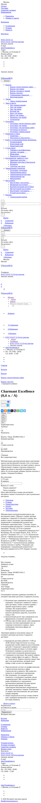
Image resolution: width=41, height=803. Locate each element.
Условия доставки (8, 745)
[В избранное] (5, 402)
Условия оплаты (7, 743)
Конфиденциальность (9, 801)
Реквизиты (9, 16)
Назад (13, 299)
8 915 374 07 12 (7, 40)
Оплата (8, 506)
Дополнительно (11, 510)
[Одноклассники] (5, 410)
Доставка (9, 508)
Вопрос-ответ (6, 749)
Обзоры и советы (12, 18)
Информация (6, 731)
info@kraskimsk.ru (8, 48)
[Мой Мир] (8, 410)
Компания (5, 720)
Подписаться (6, 712)
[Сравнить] (5, 405)
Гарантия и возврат (8, 747)
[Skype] (21, 410)
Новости (8, 30)
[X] (11, 410)
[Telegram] (24, 410)
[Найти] (3, 215)
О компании (10, 26)
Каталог (4, 718)
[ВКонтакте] (2, 410)
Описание (9, 500)
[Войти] (2, 281)
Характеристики (11, 504)
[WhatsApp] (18, 410)
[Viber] (15, 410)
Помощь (4, 739)
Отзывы (8, 28)
